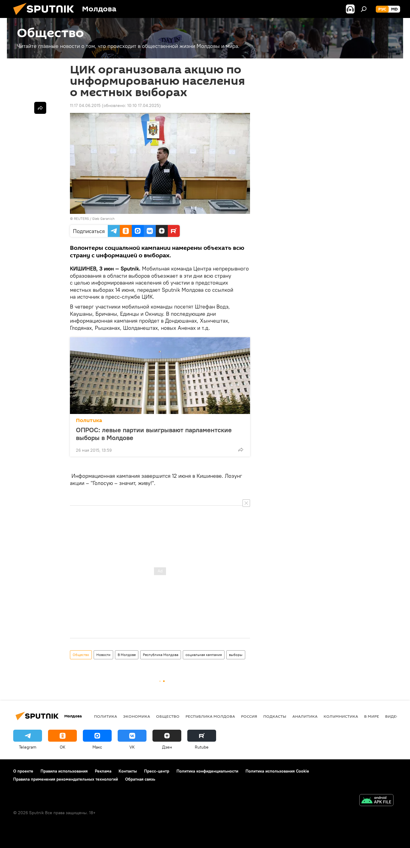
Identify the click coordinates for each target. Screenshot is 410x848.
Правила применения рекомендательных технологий (65, 779)
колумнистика (341, 716)
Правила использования (64, 771)
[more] (241, 450)
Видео (392, 716)
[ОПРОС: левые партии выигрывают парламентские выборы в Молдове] (160, 375)
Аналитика (305, 716)
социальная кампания (203, 654)
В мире (371, 716)
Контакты (128, 771)
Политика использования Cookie (277, 771)
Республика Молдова (160, 654)
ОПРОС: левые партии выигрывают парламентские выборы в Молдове (154, 434)
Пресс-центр (156, 771)
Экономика (136, 716)
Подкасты (274, 716)
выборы (236, 654)
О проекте (23, 771)
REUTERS (81, 218)
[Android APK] (376, 801)
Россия (249, 716)
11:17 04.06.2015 (85, 105)
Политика (89, 420)
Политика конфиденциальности (207, 771)
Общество (81, 654)
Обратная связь (140, 779)
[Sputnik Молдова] (46, 16)
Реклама (103, 771)
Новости (103, 654)
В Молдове (127, 654)
